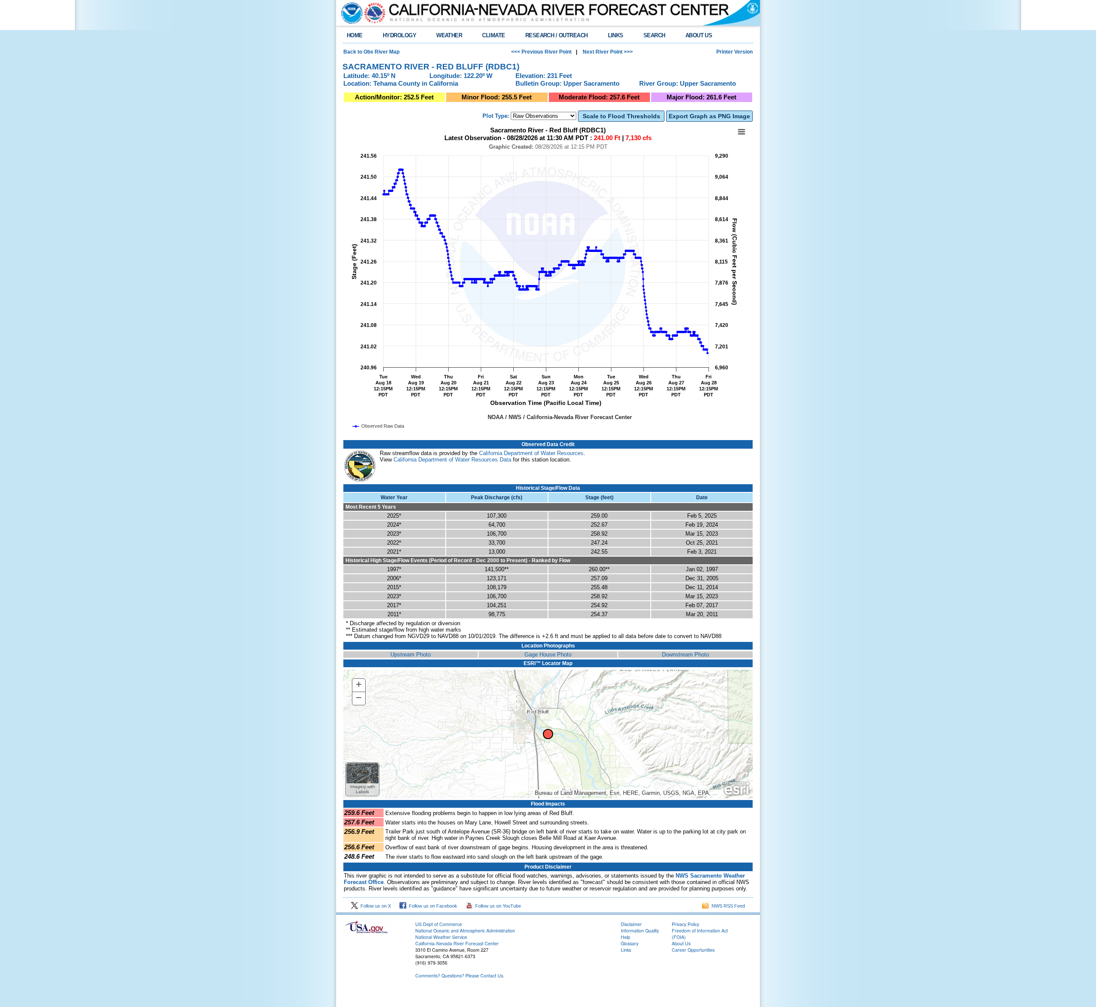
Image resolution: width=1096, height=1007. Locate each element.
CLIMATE (493, 35)
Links (626, 950)
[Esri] (737, 788)
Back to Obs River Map (371, 52)
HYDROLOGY (399, 35)
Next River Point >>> (607, 52)
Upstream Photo (410, 654)
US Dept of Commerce (438, 924)
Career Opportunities (693, 950)
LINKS (615, 35)
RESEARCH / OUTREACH (556, 35)
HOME (355, 35)
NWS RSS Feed (727, 905)
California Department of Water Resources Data (452, 459)
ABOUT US (698, 35)
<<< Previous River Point (541, 52)
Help (625, 937)
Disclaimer (631, 924)
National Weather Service (441, 937)
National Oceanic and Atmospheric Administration (465, 930)
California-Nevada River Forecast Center (457, 943)
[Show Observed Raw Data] (379, 426)
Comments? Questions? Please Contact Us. (459, 975)
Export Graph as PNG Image (709, 116)
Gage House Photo (548, 654)
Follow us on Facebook (431, 905)
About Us (681, 943)
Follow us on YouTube (497, 905)
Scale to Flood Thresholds (621, 116)
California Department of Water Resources (531, 453)
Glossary (629, 943)
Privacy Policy (685, 924)
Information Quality (640, 930)
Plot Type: (495, 116)
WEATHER (449, 35)
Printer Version (734, 52)
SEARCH (654, 35)
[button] (362, 779)
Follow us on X (374, 905)
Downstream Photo (685, 654)
